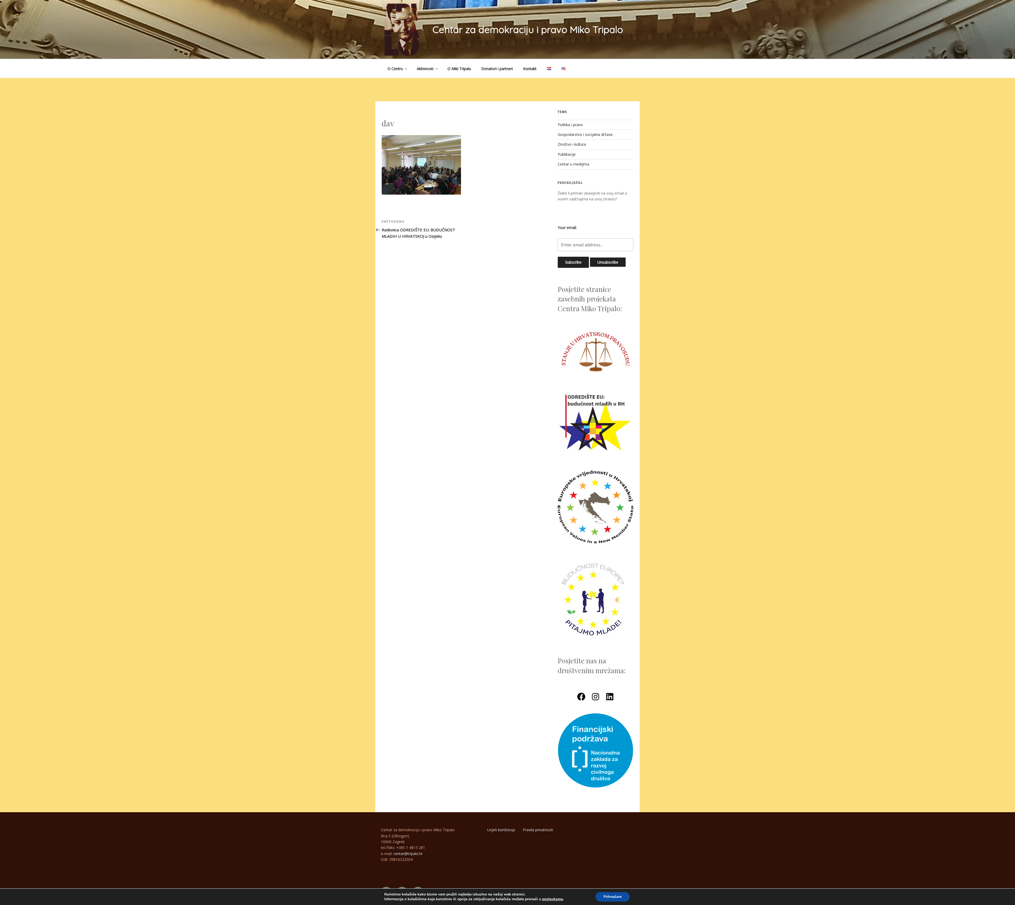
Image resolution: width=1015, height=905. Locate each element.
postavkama (552, 899)
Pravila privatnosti (538, 829)
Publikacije (567, 154)
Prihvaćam (612, 896)
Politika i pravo (570, 124)
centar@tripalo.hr (408, 853)
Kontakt (530, 68)
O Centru (395, 68)
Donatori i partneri (497, 68)
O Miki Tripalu (459, 68)
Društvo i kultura (572, 144)
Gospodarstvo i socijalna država (585, 134)
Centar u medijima (573, 164)
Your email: (567, 227)
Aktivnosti (425, 68)
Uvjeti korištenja (501, 829)
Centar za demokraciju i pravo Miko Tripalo (527, 29)
